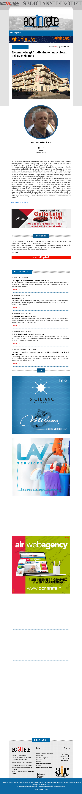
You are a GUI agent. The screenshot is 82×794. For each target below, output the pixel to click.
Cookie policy (38, 790)
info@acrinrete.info (43, 763)
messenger (64, 760)
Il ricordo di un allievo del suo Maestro (28, 334)
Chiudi (46, 790)
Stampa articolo (65, 47)
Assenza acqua (18, 298)
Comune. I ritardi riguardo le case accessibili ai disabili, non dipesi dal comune (40, 353)
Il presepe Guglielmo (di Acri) (24, 316)
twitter (65, 758)
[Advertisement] (41, 515)
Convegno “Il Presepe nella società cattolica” (31, 280)
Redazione (41, 774)
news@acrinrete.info (44, 767)
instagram (64, 756)
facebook (65, 754)
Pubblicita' (41, 778)
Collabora (40, 776)
